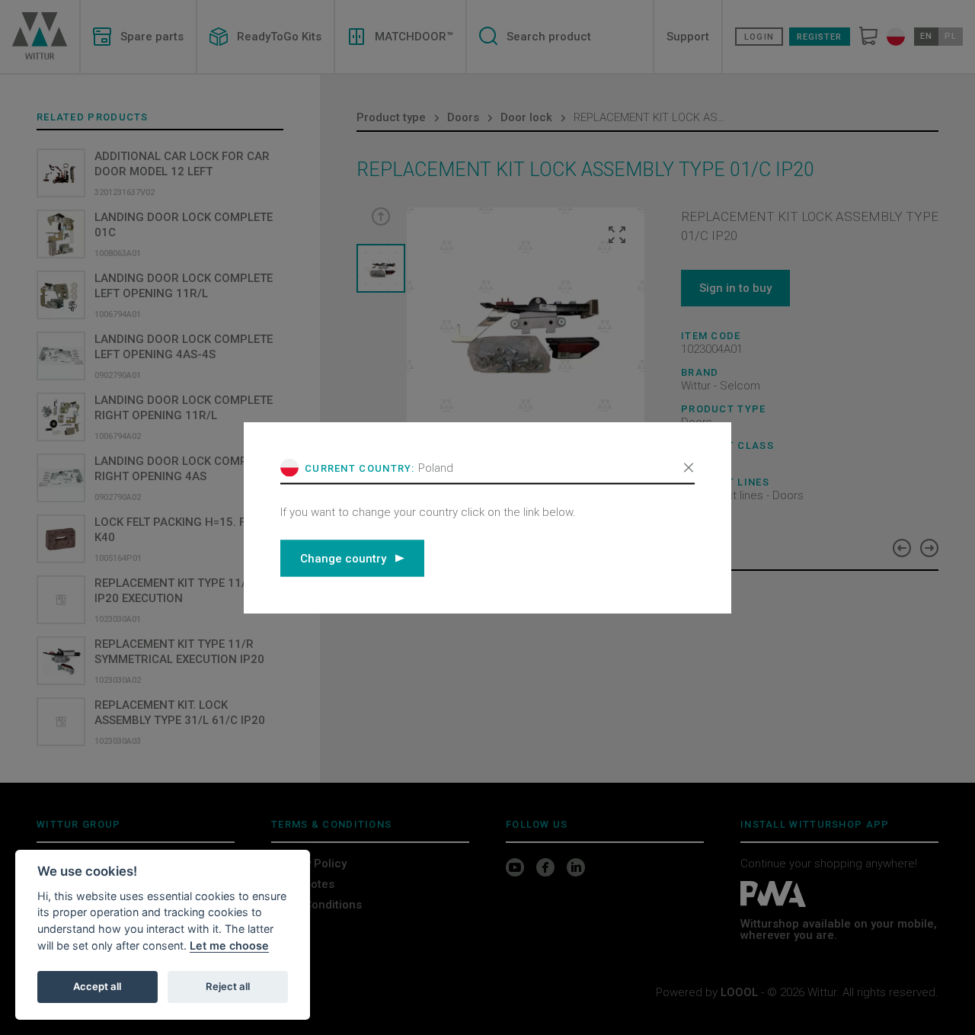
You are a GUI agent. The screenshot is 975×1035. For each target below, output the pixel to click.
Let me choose (229, 945)
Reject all (228, 986)
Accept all (97, 986)
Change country (343, 558)
